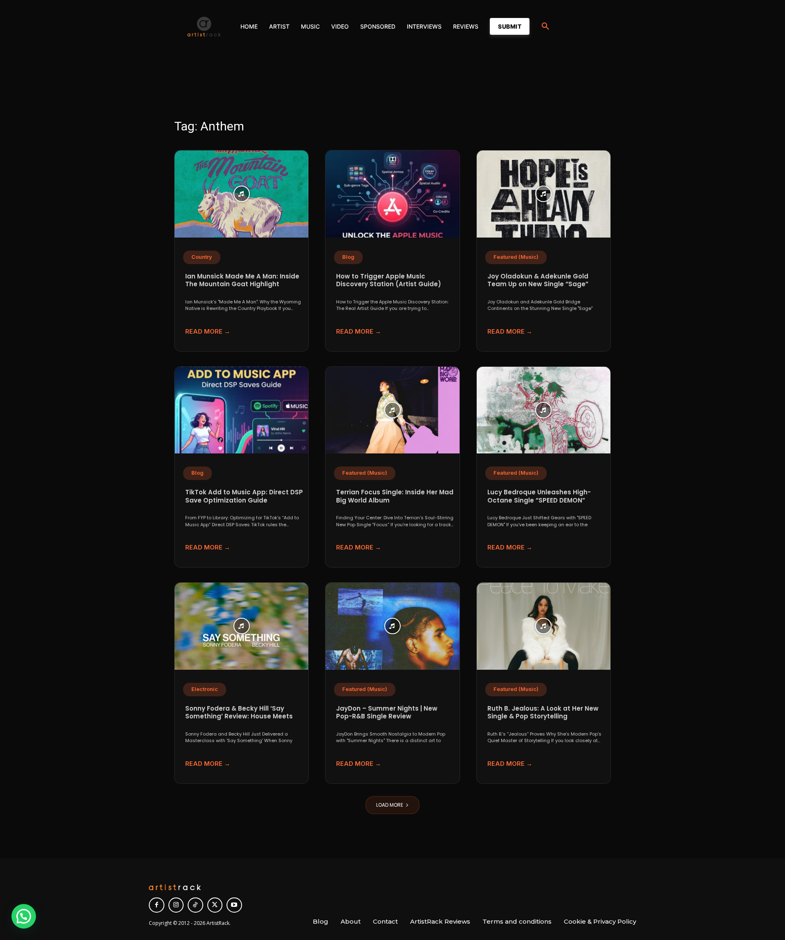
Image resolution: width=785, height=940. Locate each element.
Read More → (207, 331)
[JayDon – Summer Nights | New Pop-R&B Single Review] (392, 626)
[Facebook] (156, 905)
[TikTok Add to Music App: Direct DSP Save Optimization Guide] (241, 410)
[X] (215, 905)
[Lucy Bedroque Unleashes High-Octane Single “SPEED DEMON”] (543, 410)
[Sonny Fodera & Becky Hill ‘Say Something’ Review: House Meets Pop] (241, 626)
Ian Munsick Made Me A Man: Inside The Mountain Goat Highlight (242, 280)
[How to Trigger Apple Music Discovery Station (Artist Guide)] (392, 194)
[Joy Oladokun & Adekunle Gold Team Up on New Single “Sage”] (543, 194)
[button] (545, 26)
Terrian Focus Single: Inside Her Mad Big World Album (394, 496)
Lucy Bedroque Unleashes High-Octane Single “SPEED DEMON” (539, 496)
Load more (389, 804)
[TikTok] (195, 905)
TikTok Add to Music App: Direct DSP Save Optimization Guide (244, 496)
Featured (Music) (515, 257)
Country (201, 257)
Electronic (204, 689)
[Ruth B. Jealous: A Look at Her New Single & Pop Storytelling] (543, 626)
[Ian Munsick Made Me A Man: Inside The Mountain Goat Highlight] (241, 194)
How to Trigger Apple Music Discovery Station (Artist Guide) (388, 280)
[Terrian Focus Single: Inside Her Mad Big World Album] (392, 410)
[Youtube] (234, 905)
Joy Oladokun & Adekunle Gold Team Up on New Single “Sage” (537, 280)
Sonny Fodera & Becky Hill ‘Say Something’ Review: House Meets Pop (239, 716)
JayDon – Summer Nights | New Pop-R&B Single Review (386, 712)
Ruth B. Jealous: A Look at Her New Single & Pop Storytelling (543, 712)
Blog (348, 257)
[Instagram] (176, 905)
